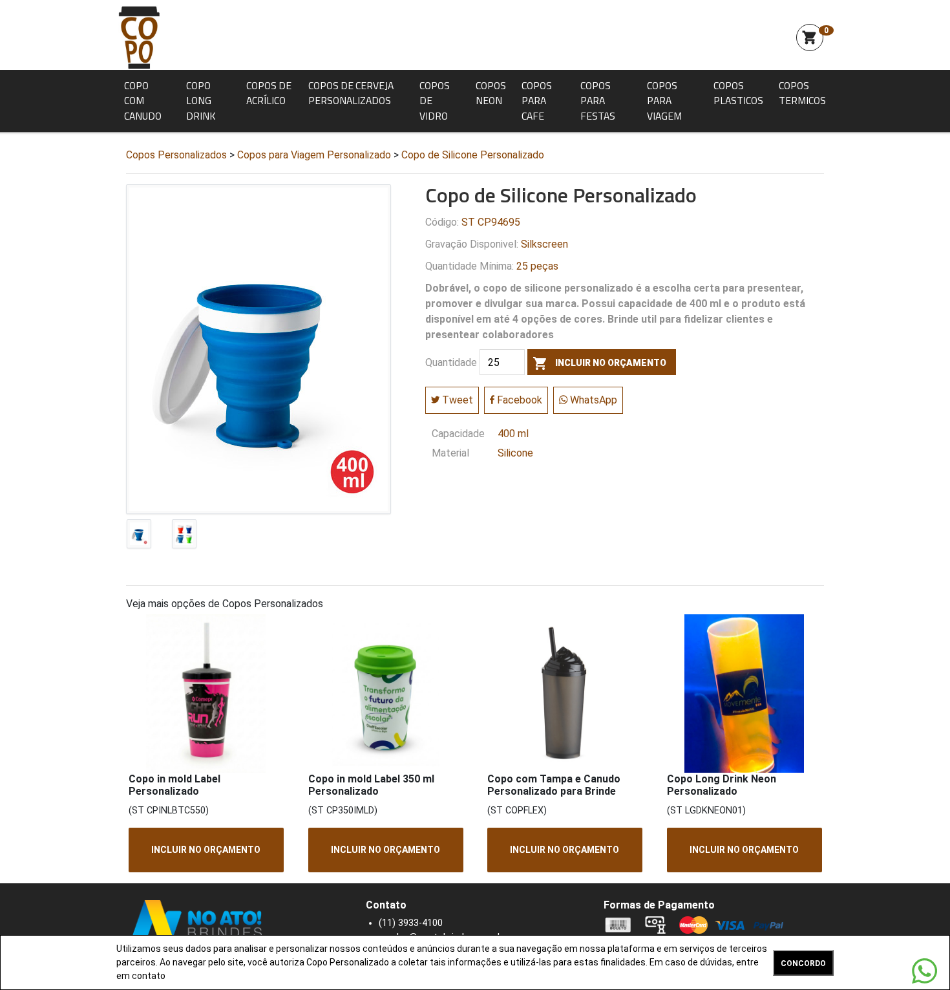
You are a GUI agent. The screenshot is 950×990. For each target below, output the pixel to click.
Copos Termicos (802, 93)
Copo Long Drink (200, 101)
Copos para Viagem (664, 101)
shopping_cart (810, 37)
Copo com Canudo (143, 101)
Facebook (518, 400)
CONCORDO (803, 963)
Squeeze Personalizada (139, 37)
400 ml (513, 433)
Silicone (515, 453)
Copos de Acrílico (268, 93)
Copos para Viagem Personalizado (314, 155)
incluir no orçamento (599, 363)
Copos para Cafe (537, 101)
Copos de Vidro (434, 101)
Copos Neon (491, 93)
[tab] (139, 536)
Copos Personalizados (176, 155)
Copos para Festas (597, 101)
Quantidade (451, 363)
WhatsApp (592, 400)
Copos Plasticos (738, 93)
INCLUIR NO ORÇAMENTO (205, 850)
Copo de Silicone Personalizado (472, 155)
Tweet (456, 400)
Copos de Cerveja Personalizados (351, 93)
